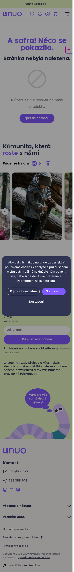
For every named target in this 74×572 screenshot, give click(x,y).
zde (52, 281)
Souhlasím (53, 291)
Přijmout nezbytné (23, 291)
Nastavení (36, 301)
